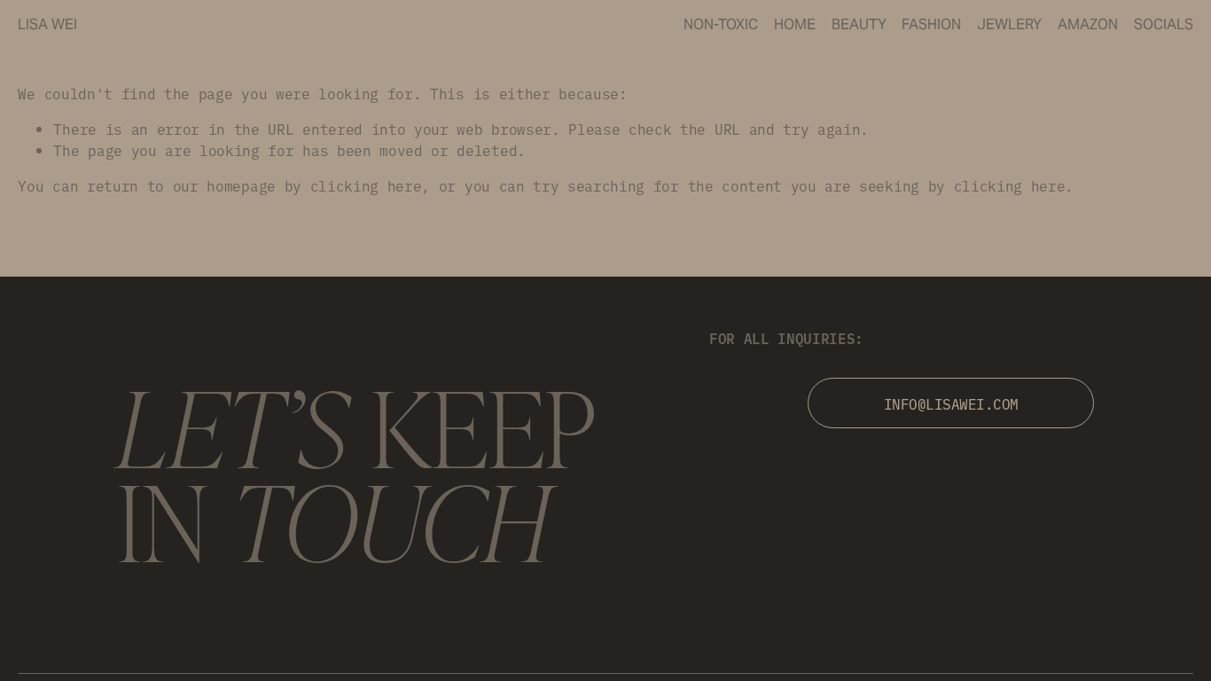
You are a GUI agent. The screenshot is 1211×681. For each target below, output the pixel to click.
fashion (931, 24)
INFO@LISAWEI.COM (951, 403)
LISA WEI (47, 24)
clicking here (366, 185)
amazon (1088, 24)
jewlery (1009, 24)
